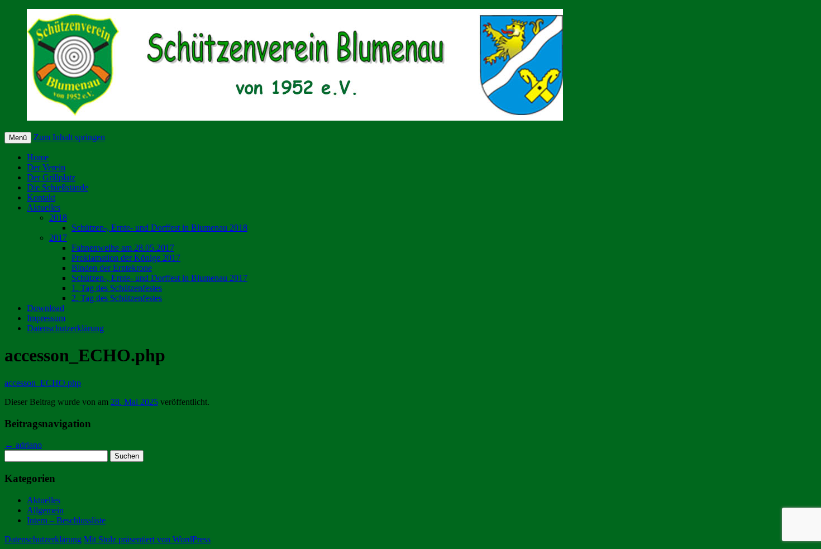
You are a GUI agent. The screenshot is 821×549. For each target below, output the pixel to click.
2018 (58, 217)
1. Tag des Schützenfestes (116, 288)
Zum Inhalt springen (69, 137)
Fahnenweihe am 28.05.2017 (122, 247)
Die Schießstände (57, 187)
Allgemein (45, 510)
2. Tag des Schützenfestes (116, 298)
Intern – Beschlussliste (66, 520)
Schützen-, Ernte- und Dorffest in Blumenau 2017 (159, 278)
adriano (23, 445)
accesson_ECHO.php (42, 383)
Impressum (46, 318)
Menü (18, 137)
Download (45, 308)
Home (38, 157)
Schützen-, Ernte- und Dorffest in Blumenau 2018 (159, 227)
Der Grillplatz (51, 177)
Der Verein (46, 167)
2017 (58, 237)
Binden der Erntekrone (111, 268)
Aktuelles (43, 207)
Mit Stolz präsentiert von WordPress (147, 539)
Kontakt (41, 197)
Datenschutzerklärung (65, 328)
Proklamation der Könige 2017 (125, 257)
